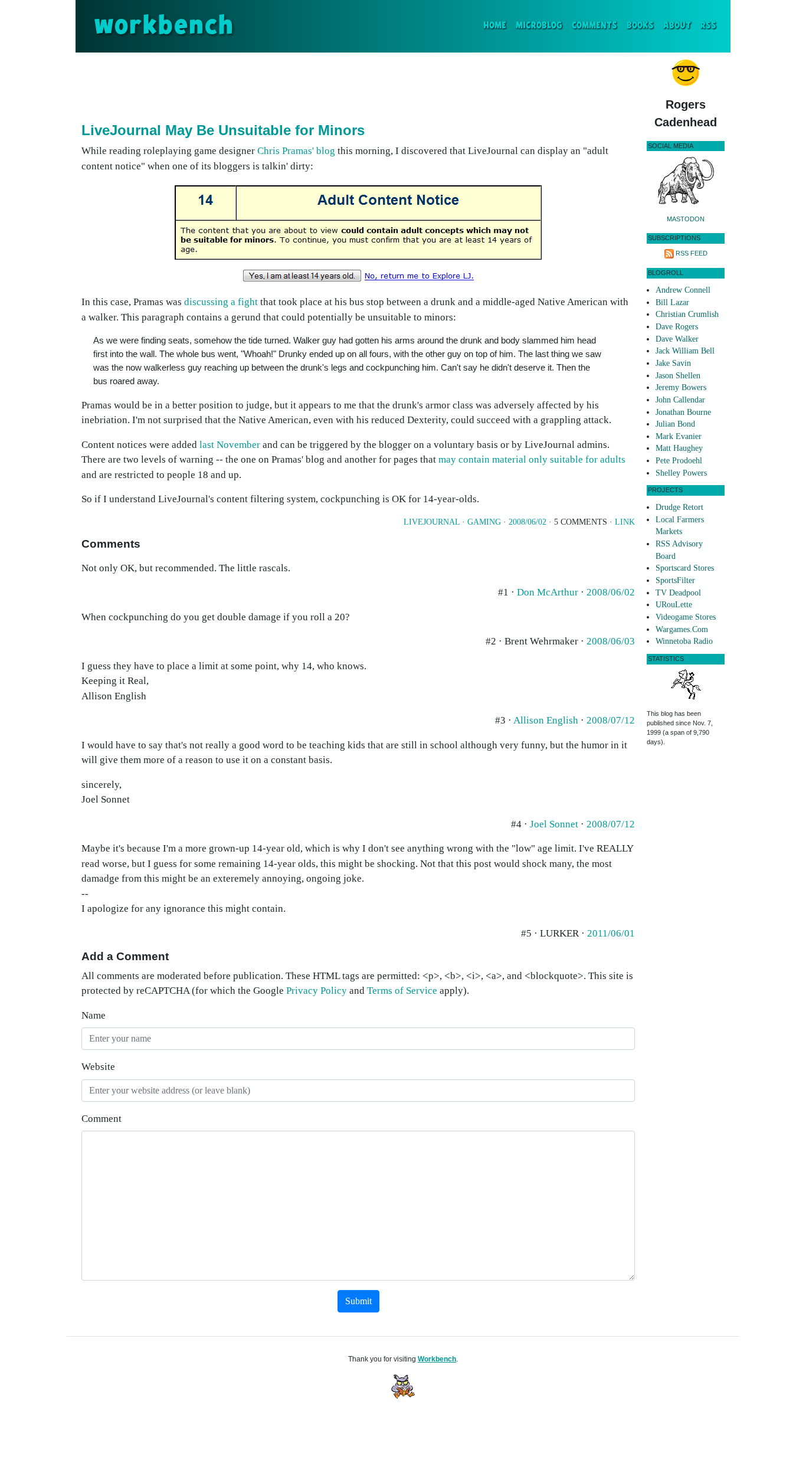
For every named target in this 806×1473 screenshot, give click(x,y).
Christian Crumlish (687, 314)
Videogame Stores (686, 617)
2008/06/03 (611, 641)
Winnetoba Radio (684, 641)
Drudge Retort (679, 507)
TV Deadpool (678, 592)
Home (497, 25)
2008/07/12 (611, 720)
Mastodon (686, 218)
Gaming (484, 522)
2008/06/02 (527, 522)
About (677, 25)
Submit (358, 1301)
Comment (101, 1118)
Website (98, 1066)
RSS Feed (691, 253)
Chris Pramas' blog (296, 150)
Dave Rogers (677, 326)
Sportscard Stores (685, 568)
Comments (594, 25)
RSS (708, 25)
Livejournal (432, 522)
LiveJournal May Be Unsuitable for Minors (223, 130)
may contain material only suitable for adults (531, 459)
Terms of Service (402, 990)
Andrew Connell (683, 290)
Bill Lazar (672, 302)
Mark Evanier (679, 436)
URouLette (674, 604)
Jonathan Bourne (683, 412)
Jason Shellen (678, 375)
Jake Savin (673, 363)
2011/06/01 (611, 933)
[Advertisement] (358, 85)
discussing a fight (221, 301)
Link (625, 522)
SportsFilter (675, 580)
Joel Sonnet (554, 824)
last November (229, 444)
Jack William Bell (685, 350)
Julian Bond (675, 424)
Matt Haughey (679, 448)
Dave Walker (677, 339)
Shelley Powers (681, 473)
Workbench (437, 1359)
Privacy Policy (316, 990)
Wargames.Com (682, 629)
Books (640, 25)
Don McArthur (547, 592)
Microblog (539, 25)
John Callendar (680, 399)
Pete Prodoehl (679, 460)
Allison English (545, 720)
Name (93, 1015)
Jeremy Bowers (681, 387)
